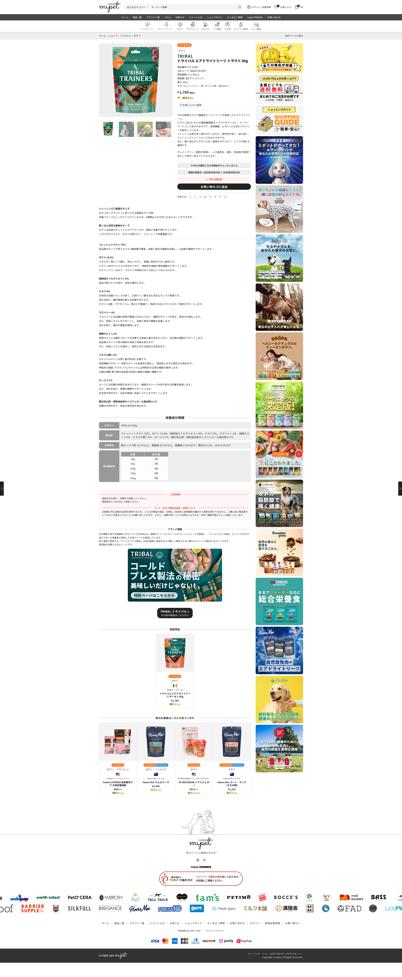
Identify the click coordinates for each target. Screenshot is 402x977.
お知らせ (180, 17)
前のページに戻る (294, 35)
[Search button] (239, 7)
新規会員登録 (272, 923)
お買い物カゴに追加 (214, 187)
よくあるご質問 (234, 17)
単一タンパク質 (208, 85)
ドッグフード (147, 28)
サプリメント (192, 28)
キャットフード (165, 28)
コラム (167, 17)
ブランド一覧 (153, 17)
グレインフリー (190, 85)
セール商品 (256, 28)
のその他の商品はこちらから (175, 613)
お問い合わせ (274, 17)
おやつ (180, 28)
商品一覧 (137, 17)
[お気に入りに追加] (190, 638)
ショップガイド (214, 17)
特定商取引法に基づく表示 (189, 930)
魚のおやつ (224, 85)
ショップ (113, 35)
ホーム (125, 17)
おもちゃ (206, 28)
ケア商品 (217, 28)
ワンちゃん (125, 35)
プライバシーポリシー (214, 930)
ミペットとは (195, 17)
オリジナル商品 (241, 28)
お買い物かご (292, 923)
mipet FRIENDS (255, 17)
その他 (227, 28)
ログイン (255, 923)
